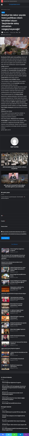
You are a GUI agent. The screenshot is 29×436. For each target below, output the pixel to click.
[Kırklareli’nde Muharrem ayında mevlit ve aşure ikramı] (5, 325)
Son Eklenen (14, 244)
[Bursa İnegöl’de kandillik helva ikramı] (5, 276)
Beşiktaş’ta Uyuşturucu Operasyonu (16, 365)
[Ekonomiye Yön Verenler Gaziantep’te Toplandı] (5, 305)
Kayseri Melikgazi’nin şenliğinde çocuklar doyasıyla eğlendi (18, 281)
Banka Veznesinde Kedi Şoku (17, 335)
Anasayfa (4, 9)
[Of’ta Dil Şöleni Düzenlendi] (5, 360)
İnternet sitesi (4, 226)
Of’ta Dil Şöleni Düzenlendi (17, 358)
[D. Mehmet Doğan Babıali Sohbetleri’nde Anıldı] (5, 312)
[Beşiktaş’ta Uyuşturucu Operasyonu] (5, 367)
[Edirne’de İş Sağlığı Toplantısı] (5, 331)
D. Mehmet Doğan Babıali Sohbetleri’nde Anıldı (16, 310)
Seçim (8, 9)
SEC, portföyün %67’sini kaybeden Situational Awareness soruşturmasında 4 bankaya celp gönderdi (13, 257)
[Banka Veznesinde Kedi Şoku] (5, 337)
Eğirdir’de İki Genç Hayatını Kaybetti (10, 348)
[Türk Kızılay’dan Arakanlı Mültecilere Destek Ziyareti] (5, 299)
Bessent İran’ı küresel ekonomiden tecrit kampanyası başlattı (11, 262)
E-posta (3, 221)
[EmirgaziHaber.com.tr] (14, 4)
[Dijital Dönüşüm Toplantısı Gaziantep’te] (5, 318)
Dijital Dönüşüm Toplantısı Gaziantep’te (17, 317)
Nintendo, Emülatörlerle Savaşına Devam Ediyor (13, 293)
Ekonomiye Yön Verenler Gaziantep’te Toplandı (16, 304)
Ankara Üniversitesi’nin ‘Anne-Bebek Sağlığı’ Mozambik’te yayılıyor (18, 269)
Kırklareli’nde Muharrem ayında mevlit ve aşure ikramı (18, 323)
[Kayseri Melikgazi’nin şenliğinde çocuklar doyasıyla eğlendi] (5, 282)
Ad (2, 215)
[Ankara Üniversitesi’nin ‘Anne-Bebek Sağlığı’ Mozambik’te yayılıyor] (5, 269)
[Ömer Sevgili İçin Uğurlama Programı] (5, 251)
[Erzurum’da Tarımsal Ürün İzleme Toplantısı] (5, 344)
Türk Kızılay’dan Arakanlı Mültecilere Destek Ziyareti (17, 298)
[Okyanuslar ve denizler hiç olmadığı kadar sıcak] (5, 289)
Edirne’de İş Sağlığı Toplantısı (17, 329)
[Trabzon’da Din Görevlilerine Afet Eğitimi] (5, 354)
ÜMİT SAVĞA (6, 32)
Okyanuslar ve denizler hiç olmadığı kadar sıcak (17, 287)
